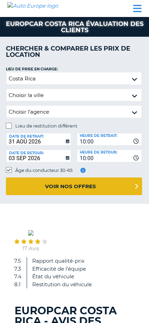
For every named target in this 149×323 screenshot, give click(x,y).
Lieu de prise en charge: (32, 69)
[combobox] (109, 139)
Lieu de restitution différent (46, 126)
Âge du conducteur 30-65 (43, 170)
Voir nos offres (70, 186)
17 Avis (31, 248)
